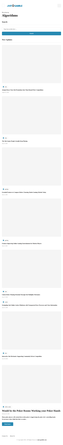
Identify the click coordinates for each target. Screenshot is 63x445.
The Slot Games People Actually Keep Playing (14, 141)
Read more (8, 424)
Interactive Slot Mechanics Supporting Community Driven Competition (22, 356)
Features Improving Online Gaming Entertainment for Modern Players (22, 243)
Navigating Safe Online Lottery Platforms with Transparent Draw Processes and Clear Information (29, 305)
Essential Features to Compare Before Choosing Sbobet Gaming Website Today (24, 192)
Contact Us (5, 436)
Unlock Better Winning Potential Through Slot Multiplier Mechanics (21, 294)
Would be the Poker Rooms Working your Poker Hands (31, 410)
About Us (12, 436)
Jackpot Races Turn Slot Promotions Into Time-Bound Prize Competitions (22, 90)
